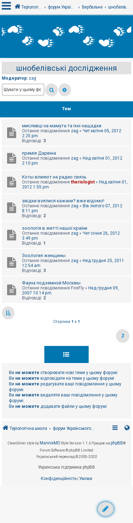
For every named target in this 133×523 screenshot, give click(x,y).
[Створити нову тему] (105, 509)
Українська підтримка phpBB (66, 467)
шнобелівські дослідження (66, 68)
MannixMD (50, 443)
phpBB (117, 443)
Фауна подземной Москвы (51, 282)
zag (32, 78)
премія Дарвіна (39, 153)
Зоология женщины (44, 255)
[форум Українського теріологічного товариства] (66, 36)
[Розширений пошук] (65, 90)
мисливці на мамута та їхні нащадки (61, 125)
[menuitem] (59, 479)
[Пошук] (51, 90)
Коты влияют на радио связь (54, 177)
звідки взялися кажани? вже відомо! (63, 200)
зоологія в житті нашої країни (54, 228)
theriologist (83, 182)
